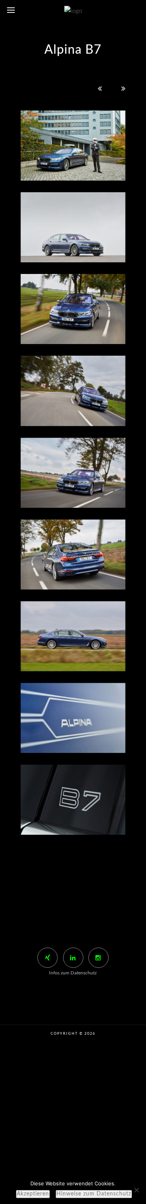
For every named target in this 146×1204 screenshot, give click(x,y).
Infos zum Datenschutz (73, 973)
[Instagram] (98, 957)
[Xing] (47, 957)
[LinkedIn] (73, 957)
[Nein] (136, 1190)
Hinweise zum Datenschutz (93, 1194)
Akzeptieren (33, 1194)
